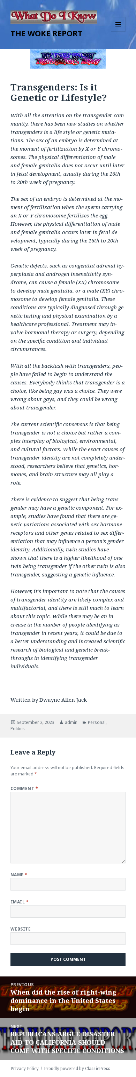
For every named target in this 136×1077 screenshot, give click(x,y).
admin (71, 722)
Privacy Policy (24, 1068)
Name (19, 875)
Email (19, 902)
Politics (17, 729)
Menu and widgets (118, 31)
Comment (24, 788)
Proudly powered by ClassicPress (77, 1068)
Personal (97, 722)
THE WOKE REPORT (46, 33)
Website (20, 929)
